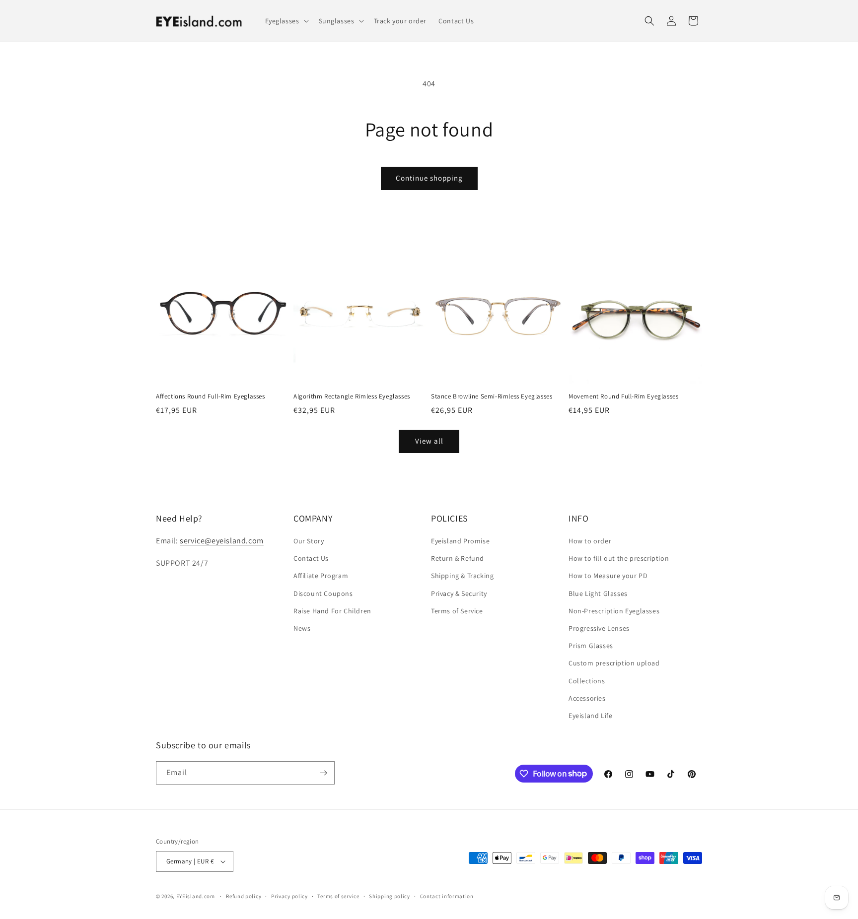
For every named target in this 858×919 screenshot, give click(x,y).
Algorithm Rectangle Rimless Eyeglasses (351, 396)
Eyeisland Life (590, 715)
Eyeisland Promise (460, 540)
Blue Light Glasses (598, 593)
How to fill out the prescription (619, 558)
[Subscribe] (323, 773)
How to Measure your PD (608, 575)
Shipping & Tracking (462, 575)
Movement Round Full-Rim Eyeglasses (623, 396)
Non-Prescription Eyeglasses (614, 610)
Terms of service (338, 896)
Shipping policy (389, 896)
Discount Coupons (323, 593)
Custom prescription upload (614, 662)
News (301, 628)
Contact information (447, 896)
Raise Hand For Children (332, 610)
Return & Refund (457, 558)
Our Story (308, 540)
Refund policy (243, 896)
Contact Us (311, 558)
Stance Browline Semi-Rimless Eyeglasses (491, 396)
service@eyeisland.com (222, 540)
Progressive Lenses (599, 628)
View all (429, 441)
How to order (590, 540)
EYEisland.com (195, 896)
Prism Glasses (591, 645)
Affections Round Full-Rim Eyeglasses (210, 396)
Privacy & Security (459, 593)
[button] (286, 20)
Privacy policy (289, 896)
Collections (587, 680)
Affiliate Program (320, 575)
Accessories (587, 698)
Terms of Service (457, 610)
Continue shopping (429, 178)
